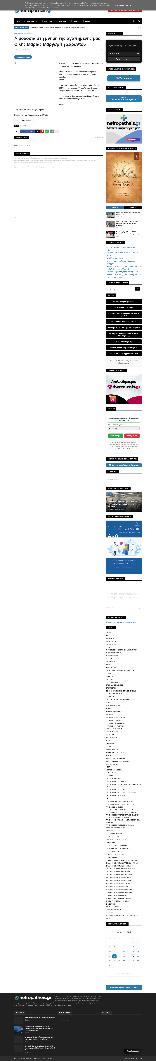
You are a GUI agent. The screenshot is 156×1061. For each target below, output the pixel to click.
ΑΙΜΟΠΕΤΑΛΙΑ (111, 644)
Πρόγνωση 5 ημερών (124, 59)
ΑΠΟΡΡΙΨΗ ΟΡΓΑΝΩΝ (113, 659)
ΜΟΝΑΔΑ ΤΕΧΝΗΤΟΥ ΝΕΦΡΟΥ (116, 758)
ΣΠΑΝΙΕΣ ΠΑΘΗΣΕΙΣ (112, 857)
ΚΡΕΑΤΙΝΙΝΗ (110, 735)
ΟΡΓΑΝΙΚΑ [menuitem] (48, 21)
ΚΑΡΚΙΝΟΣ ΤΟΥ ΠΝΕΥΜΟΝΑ (115, 726)
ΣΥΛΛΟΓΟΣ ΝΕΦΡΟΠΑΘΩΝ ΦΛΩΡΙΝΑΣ (118, 898)
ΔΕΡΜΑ (108, 673)
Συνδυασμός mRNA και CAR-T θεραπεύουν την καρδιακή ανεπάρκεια (129, 233)
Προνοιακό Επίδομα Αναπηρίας (123, 347)
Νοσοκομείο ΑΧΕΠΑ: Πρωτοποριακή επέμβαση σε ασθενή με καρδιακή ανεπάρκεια (57, 27)
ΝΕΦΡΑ (108, 767)
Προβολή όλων (99, 137)
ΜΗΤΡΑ (108, 755)
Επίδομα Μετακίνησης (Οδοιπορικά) (124, 327)
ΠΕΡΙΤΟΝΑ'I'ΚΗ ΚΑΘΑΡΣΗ (114, 834)
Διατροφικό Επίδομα (124, 307)
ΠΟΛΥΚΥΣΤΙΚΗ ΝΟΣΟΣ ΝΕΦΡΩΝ (116, 845)
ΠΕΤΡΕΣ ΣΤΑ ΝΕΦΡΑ (113, 837)
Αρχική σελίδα (18, 33)
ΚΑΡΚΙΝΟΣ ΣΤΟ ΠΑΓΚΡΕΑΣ (115, 723)
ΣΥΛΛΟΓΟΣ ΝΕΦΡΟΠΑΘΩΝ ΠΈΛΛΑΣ (118, 895)
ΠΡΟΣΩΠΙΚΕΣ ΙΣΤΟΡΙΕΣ (114, 851)
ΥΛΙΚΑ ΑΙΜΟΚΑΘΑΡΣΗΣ (114, 910)
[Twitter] (37, 131)
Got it (128, 5)
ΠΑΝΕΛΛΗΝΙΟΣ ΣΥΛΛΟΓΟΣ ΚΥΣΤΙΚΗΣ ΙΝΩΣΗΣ (121, 812)
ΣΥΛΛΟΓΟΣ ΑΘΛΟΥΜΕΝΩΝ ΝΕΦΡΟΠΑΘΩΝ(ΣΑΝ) (122, 860)
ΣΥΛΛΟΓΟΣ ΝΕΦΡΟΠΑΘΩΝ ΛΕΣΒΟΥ (118, 886)
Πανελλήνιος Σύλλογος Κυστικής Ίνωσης (122, 272)
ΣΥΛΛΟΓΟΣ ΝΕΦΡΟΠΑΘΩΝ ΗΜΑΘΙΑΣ (118, 866)
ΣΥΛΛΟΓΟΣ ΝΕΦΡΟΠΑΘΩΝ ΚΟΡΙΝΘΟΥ (119, 880)
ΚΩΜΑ (108, 741)
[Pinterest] (42, 131)
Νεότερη (17, 218)
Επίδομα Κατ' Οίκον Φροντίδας (123, 321)
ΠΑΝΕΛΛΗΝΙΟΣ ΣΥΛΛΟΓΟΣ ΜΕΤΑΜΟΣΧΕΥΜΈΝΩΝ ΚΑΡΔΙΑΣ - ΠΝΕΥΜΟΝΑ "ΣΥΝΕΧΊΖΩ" (122, 816)
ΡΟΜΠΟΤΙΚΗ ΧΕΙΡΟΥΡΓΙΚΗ (115, 854)
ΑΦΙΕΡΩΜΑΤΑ (110, 662)
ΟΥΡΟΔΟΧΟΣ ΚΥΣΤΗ (113, 778)
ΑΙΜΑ (108, 635)
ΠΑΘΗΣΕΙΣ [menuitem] (62, 21)
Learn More (119, 5)
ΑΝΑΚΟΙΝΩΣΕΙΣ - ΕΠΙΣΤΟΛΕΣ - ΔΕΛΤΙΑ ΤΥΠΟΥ (121, 650)
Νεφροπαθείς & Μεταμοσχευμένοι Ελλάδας (38, 1058)
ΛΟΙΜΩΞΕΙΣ (110, 746)
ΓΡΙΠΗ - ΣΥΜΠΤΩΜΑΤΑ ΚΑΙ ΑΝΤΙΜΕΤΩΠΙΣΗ (120, 670)
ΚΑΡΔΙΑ (108, 708)
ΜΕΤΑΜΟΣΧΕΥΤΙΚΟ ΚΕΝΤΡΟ (115, 752)
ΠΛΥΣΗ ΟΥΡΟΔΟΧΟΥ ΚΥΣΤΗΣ (116, 840)
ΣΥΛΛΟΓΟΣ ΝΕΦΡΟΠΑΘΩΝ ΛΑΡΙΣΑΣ (118, 883)
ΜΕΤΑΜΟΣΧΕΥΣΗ (112, 749)
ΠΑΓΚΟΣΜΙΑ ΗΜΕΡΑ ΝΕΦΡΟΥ (116, 795)
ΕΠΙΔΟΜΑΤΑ (110, 697)
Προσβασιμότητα (133, 1051)
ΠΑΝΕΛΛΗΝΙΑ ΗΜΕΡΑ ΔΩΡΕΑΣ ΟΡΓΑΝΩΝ (119, 801)
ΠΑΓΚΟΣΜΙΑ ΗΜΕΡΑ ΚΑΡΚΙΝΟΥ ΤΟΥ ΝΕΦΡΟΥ (121, 792)
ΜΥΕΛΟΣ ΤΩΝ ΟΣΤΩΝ (113, 764)
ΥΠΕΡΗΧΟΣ (110, 913)
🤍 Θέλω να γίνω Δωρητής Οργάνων (124, 465)
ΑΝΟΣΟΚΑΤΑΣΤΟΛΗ (112, 656)
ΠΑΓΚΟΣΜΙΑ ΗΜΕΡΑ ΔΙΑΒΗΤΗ (116, 781)
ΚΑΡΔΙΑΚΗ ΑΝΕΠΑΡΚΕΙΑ (114, 711)
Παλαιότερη (98, 218)
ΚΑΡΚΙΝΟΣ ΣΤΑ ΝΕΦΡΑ (113, 720)
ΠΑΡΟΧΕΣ (109, 831)
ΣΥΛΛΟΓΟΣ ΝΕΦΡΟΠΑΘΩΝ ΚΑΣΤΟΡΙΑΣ (119, 875)
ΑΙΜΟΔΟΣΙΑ (28, 33)
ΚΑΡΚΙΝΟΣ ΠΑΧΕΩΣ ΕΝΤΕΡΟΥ (116, 717)
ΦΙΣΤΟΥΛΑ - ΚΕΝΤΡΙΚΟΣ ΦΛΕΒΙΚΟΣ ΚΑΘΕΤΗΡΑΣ (122, 916)
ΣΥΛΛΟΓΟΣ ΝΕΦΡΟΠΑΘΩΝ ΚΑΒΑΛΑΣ (118, 872)
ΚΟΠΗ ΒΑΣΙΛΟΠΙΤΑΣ (112, 732)
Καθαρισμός (132, 436)
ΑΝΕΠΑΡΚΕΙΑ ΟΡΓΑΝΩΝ (114, 653)
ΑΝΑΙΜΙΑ (109, 647)
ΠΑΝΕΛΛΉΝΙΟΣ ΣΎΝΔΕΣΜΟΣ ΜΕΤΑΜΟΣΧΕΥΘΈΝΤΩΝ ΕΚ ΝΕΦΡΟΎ (123, 821)
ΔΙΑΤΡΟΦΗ (109, 679)
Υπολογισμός (115, 436)
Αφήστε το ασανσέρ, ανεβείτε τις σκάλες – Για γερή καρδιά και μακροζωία (127, 223)
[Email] (52, 131)
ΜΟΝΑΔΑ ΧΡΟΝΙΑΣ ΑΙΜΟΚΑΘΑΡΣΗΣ (118, 761)
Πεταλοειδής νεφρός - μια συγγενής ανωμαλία (40, 1017)
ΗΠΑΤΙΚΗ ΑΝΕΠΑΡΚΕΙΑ (113, 705)
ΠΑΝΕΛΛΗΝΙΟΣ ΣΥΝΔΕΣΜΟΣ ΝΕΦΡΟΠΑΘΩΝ (120, 825)
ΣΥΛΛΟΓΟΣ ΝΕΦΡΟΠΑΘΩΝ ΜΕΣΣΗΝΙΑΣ (119, 892)
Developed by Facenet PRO (133, 1058)
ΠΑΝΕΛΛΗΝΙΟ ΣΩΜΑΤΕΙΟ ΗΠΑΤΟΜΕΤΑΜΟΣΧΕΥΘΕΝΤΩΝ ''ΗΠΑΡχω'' (119, 808)
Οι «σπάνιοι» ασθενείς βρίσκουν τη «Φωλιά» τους (128, 213)
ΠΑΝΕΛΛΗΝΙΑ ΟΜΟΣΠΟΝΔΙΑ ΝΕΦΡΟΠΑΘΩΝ (120, 804)
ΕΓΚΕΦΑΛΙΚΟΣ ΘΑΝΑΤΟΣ (114, 685)
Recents (132, 207)
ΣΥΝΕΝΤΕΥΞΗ (110, 904)
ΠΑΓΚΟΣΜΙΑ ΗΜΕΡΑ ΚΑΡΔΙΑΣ (116, 789)
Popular (115, 207)
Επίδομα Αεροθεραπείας (123, 301)
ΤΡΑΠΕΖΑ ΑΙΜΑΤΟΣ (112, 907)
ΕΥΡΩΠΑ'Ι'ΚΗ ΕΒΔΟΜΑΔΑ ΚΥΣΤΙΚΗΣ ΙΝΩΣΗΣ (121, 700)
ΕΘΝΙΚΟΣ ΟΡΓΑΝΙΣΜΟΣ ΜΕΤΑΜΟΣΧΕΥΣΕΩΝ (121, 691)
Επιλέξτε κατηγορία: (116, 425)
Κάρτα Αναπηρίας (123, 342)
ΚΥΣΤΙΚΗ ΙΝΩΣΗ (111, 738)
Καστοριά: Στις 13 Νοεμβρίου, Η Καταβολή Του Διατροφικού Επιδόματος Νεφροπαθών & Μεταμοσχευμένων (40, 1048)
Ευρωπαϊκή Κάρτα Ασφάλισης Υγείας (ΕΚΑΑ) (124, 314)
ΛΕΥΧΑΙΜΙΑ (110, 743)
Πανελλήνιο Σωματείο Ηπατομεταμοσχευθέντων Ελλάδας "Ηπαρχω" (120, 261)
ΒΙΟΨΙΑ (108, 664)
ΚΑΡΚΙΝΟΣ (109, 714)
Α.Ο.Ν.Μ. (109, 632)
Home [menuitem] (18, 21)
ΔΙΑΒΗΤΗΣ (109, 676)
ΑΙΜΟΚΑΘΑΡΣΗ (111, 641)
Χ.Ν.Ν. (108, 918)
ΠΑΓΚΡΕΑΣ (109, 798)
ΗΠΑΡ (108, 702)
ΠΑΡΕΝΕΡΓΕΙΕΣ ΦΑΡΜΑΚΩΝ (115, 828)
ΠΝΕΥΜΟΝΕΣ (110, 842)
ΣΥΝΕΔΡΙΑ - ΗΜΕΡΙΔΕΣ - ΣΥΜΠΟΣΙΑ (118, 901)
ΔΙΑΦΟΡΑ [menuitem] (88, 21)
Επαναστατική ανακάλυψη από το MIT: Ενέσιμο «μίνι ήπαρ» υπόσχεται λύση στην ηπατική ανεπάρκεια (39, 1028)
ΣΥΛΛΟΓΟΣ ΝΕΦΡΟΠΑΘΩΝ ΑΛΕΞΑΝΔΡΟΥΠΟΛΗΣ (122, 863)
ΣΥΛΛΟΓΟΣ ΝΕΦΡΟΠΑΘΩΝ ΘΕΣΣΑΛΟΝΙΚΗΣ (120, 869)
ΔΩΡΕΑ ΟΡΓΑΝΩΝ (112, 682)
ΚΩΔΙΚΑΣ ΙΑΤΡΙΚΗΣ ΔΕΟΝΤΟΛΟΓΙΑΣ (125, 10)
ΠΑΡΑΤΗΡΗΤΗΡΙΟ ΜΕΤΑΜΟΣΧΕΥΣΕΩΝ (124, 987)
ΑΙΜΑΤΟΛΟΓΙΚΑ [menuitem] (31, 21)
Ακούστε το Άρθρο (23, 57)
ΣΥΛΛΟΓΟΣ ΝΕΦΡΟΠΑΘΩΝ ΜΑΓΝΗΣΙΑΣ (119, 889)
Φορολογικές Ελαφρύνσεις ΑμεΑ (124, 353)
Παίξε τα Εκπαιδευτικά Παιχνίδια (124, 98)
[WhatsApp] (47, 131)
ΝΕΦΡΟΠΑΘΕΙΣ (111, 773)
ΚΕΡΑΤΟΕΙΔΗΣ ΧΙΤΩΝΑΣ (114, 729)
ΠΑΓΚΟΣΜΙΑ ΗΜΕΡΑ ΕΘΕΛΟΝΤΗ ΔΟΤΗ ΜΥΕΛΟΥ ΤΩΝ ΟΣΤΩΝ (123, 786)
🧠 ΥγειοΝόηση (124, 78)
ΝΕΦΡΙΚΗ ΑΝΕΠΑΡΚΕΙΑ (114, 770)
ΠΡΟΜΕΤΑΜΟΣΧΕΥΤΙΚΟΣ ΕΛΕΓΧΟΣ (118, 848)
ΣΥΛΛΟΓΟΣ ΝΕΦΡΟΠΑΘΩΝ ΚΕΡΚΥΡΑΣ (119, 877)
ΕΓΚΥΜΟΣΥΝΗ (111, 688)
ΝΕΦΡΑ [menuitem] (75, 21)
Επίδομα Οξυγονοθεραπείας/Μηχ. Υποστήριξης (123, 334)
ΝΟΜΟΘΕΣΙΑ (110, 776)
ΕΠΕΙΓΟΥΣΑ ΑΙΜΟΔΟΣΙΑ (114, 694)
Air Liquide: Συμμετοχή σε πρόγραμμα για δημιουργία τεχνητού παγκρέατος (39, 1038)
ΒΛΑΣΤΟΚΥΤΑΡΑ (111, 667)
